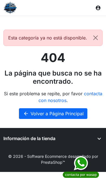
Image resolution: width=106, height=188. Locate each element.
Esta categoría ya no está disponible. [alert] (47, 38)
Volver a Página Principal (53, 113)
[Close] (95, 38)
